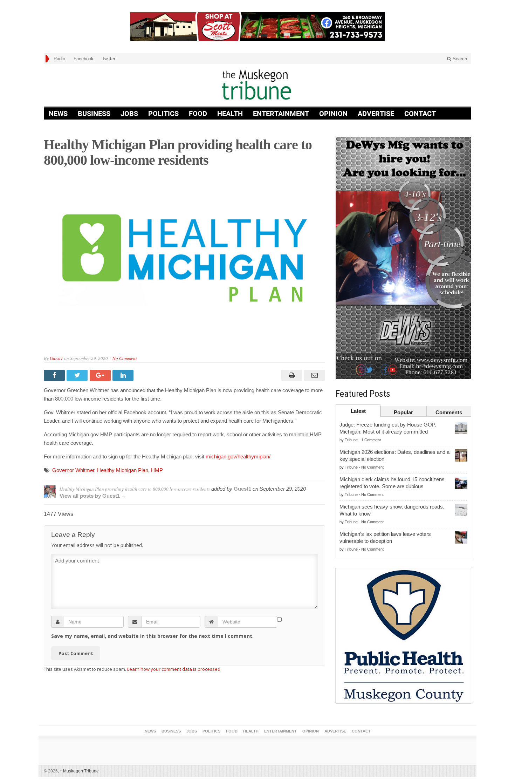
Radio (59, 58)
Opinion (333, 113)
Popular (403, 412)
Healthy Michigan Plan (122, 470)
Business (94, 113)
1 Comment (371, 440)
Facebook (84, 58)
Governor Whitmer (73, 470)
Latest (358, 411)
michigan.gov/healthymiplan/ (238, 456)
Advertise (376, 113)
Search (459, 58)
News (58, 113)
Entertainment (281, 113)
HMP (157, 470)
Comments (448, 412)
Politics (163, 113)
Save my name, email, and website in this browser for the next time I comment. (152, 636)
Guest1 (56, 358)
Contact (420, 113)
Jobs (129, 113)
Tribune (351, 440)
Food (198, 113)
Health (230, 113)
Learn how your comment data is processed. (174, 669)
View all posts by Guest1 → (93, 496)
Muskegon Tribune (79, 771)
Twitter (108, 58)
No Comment (124, 358)
